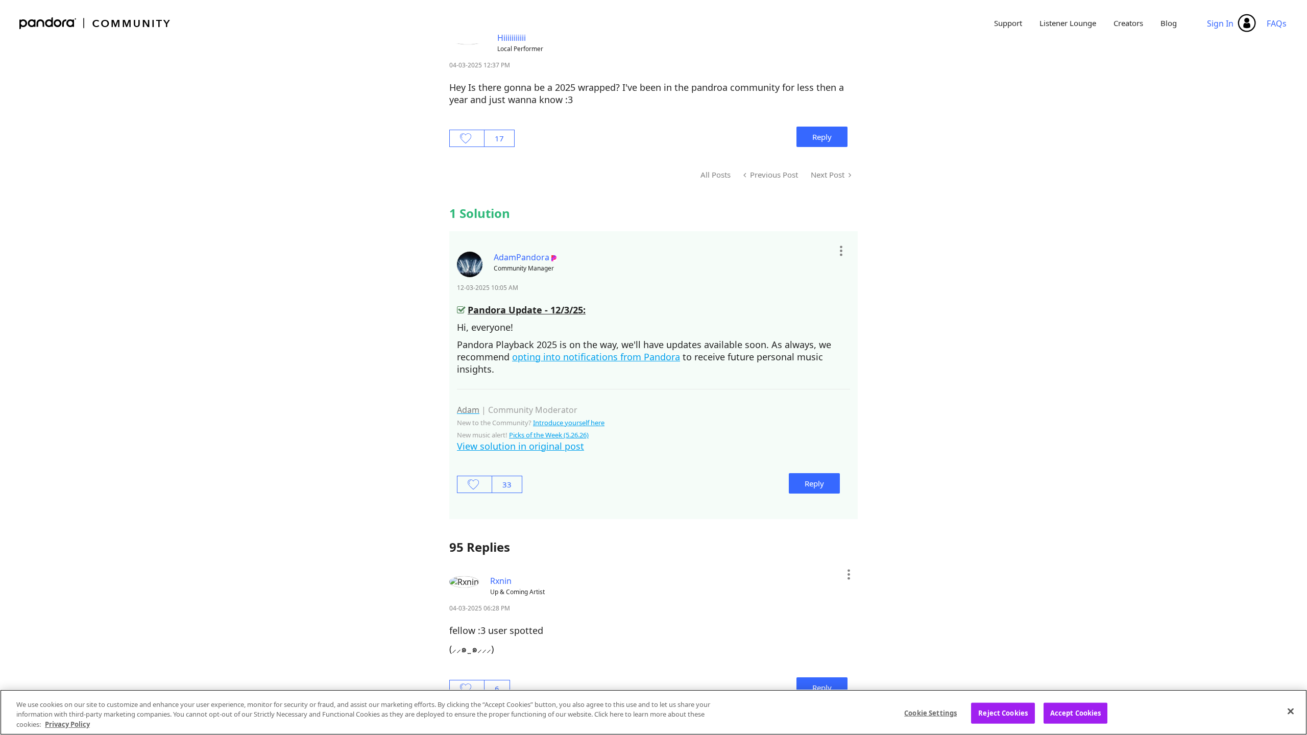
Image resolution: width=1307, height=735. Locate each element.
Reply (822, 137)
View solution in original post (520, 446)
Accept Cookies (1075, 712)
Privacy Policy (67, 724)
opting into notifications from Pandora (596, 357)
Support (1008, 23)
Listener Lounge (1067, 23)
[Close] (1290, 711)
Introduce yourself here (568, 422)
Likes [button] (467, 138)
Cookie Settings (930, 712)
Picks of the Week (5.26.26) (549, 434)
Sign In (1220, 23)
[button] (840, 251)
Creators (1128, 23)
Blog (1168, 23)
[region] (653, 712)
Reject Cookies (1003, 712)
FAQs (1277, 23)
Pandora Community (95, 23)
